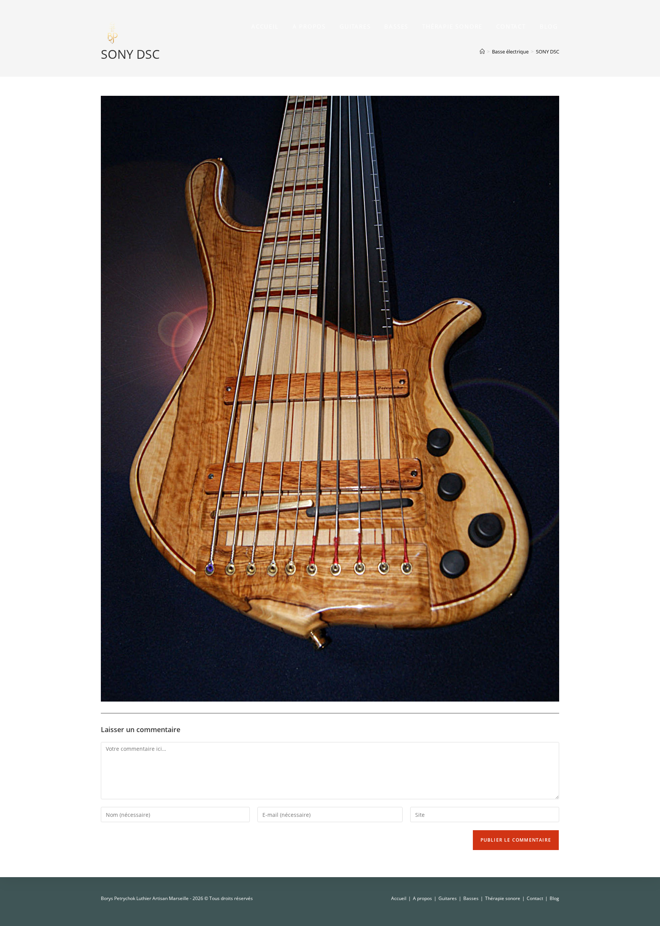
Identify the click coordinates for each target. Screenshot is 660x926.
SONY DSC (547, 51)
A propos (422, 898)
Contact (535, 898)
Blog (554, 898)
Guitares (447, 898)
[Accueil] (482, 51)
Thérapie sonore (502, 898)
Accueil (398, 898)
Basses (471, 898)
